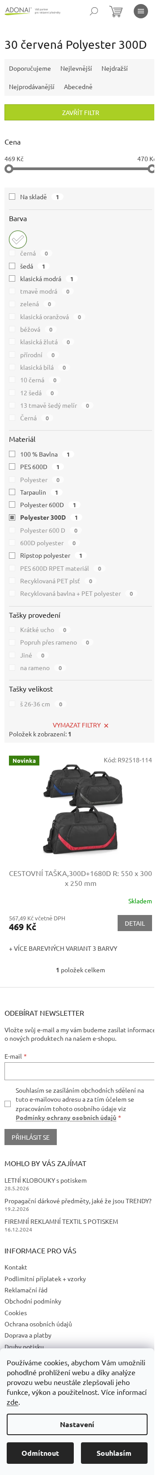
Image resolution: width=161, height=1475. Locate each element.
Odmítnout (40, 1453)
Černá (34, 418)
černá (34, 253)
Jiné (32, 655)
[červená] (18, 239)
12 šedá (37, 393)
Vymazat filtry (77, 725)
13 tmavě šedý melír (54, 405)
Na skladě (39, 196)
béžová (36, 329)
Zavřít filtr (80, 112)
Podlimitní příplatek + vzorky (45, 1278)
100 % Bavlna (45, 454)
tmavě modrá (44, 291)
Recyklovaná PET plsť (56, 581)
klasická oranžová (50, 316)
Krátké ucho (43, 629)
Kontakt (15, 1267)
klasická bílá (43, 367)
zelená (35, 303)
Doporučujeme (30, 68)
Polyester (39, 479)
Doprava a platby (27, 1335)
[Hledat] (94, 11)
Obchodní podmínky (32, 1301)
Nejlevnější (76, 68)
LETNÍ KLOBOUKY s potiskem (45, 1180)
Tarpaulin (39, 492)
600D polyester (48, 543)
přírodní (37, 355)
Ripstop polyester (51, 555)
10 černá (38, 380)
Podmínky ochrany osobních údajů (66, 1117)
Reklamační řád (25, 1290)
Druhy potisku (24, 1346)
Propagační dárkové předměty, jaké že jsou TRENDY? (78, 1201)
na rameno (41, 667)
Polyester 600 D (48, 530)
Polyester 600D (48, 504)
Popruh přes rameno (54, 642)
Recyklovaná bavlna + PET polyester (76, 593)
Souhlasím (114, 1453)
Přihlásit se (31, 1137)
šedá (32, 266)
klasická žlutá (45, 342)
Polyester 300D (49, 517)
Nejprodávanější (32, 86)
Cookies (15, 1312)
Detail (135, 923)
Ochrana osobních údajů (38, 1324)
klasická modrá (46, 278)
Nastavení (77, 1424)
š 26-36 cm (41, 704)
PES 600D (39, 466)
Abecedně (78, 86)
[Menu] (141, 11)
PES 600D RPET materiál (60, 568)
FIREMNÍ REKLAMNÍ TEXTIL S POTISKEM (61, 1221)
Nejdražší (115, 68)
